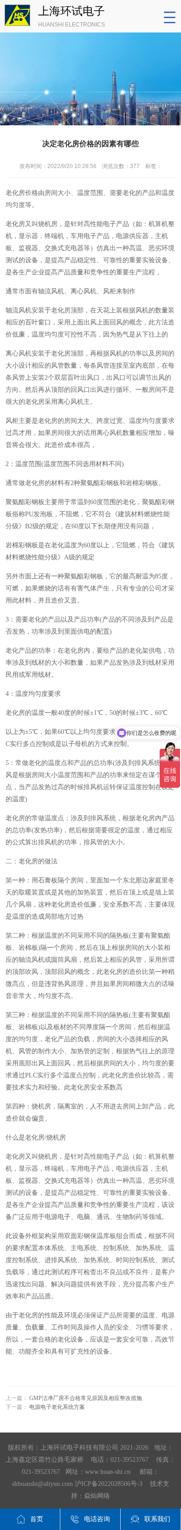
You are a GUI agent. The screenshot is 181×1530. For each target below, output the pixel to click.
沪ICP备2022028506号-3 (108, 1483)
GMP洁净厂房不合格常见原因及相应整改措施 (85, 1398)
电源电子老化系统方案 (57, 1407)
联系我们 (157, 1519)
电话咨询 (97, 1519)
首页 (36, 1519)
